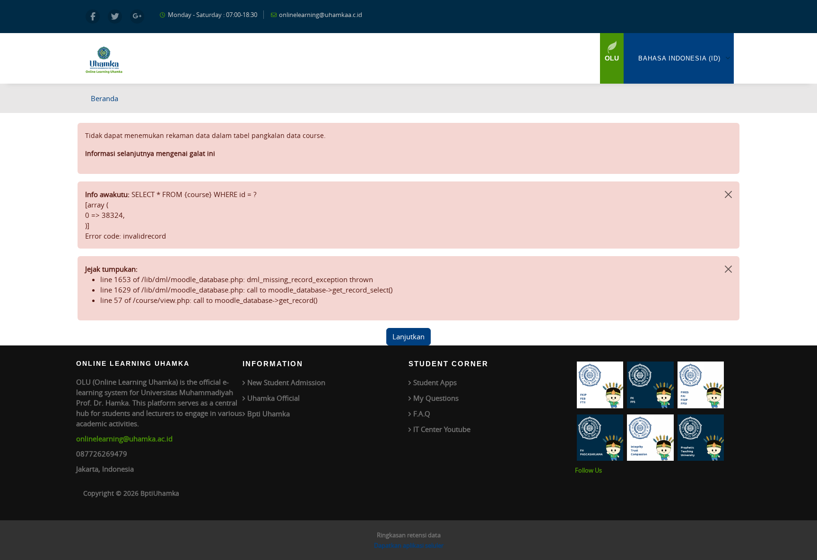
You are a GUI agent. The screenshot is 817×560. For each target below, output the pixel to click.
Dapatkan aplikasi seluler (408, 545)
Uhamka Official (273, 398)
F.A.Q (421, 413)
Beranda (104, 98)
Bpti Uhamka (268, 413)
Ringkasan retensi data (409, 535)
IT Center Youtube (441, 429)
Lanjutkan (408, 336)
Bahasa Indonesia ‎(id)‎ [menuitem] (679, 58)
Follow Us (588, 470)
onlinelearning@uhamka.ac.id (124, 438)
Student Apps (435, 382)
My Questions (436, 398)
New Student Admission (286, 382)
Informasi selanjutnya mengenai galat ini (150, 153)
